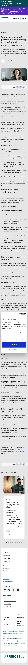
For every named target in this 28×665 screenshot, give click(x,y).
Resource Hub (7, 24)
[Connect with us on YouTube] (5, 590)
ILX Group (6, 598)
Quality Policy (19, 614)
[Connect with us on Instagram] (13, 590)
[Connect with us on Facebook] (9, 590)
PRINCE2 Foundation (21, 451)
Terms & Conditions (8, 619)
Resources (7, 561)
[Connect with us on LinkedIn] (18, 590)
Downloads (7, 558)
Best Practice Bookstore (10, 601)
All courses (7, 555)
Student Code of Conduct (19, 622)
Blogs (12, 24)
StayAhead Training (9, 607)
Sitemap (5, 614)
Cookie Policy (6, 624)
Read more (8, 534)
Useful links (6, 617)
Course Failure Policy (20, 625)
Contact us (6, 566)
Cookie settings (13, 349)
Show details (19, 339)
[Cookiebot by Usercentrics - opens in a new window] (19, 314)
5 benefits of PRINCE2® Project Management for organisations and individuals (13, 505)
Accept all (14, 344)
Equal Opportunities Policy (20, 618)
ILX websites (7, 595)
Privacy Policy (6, 622)
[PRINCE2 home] (5, 17)
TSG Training (7, 604)
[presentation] (1, 507)
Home (2, 24)
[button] (6, 542)
